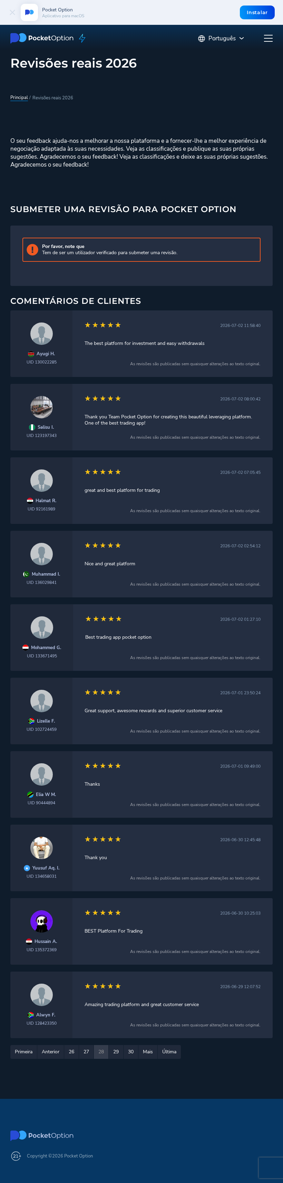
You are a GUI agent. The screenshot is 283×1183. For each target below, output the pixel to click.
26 (71, 1051)
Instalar (257, 12)
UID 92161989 (41, 509)
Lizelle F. (46, 721)
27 (86, 1051)
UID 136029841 (42, 582)
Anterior (50, 1051)
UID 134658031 (42, 876)
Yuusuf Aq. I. (45, 868)
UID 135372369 (42, 950)
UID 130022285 (42, 362)
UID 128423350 (42, 1023)
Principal (19, 98)
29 (116, 1051)
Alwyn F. (45, 1015)
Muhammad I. (46, 574)
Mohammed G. (46, 648)
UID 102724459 (42, 729)
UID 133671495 (42, 656)
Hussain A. (46, 942)
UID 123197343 (42, 435)
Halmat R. (46, 501)
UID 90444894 (41, 803)
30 (131, 1051)
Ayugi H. (46, 354)
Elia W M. (46, 795)
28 (101, 1051)
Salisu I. (46, 427)
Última (169, 1051)
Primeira (23, 1051)
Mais (148, 1051)
